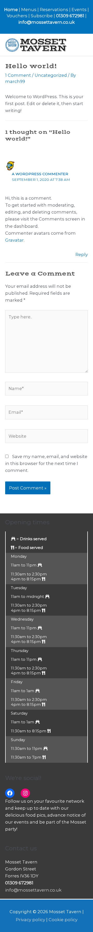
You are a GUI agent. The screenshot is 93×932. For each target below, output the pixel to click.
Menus (28, 9)
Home (11, 9)
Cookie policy (63, 919)
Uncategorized (51, 75)
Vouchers (17, 15)
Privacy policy (30, 919)
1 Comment (18, 75)
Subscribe (42, 15)
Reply (81, 254)
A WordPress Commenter (40, 174)
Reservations (54, 9)
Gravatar (14, 240)
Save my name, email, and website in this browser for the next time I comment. (46, 463)
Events (79, 9)
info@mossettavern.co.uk (46, 22)
